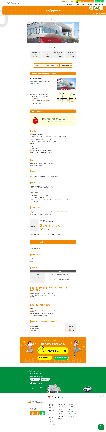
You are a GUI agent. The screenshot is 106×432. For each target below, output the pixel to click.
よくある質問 (51, 412)
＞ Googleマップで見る (34, 83)
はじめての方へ (70, 4)
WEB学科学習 (71, 414)
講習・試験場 (70, 402)
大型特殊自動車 (60, 414)
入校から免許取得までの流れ (51, 410)
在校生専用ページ (71, 411)
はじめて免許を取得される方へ (51, 405)
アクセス (95, 4)
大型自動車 (60, 408)
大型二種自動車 (60, 418)
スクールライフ (77, 4)
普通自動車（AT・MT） (62, 404)
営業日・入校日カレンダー (34, 409)
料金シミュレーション (62, 406)
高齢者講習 (71, 404)
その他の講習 (71, 406)
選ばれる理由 (51, 417)
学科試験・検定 (71, 416)
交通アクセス (51, 421)
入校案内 (83, 4)
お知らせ (50, 416)
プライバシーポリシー (33, 428)
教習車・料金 (89, 4)
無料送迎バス (101, 4)
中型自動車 (60, 409)
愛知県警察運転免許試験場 (71, 408)
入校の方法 (51, 407)
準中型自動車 (60, 411)
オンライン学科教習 (72, 413)
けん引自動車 (60, 413)
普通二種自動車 (60, 416)
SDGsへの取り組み (52, 424)
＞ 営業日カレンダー (39, 390)
